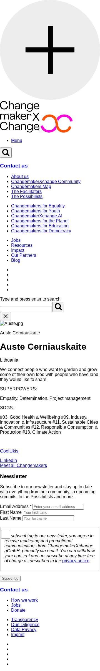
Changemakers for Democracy (41, 230)
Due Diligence (25, 624)
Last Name (10, 518)
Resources (21, 245)
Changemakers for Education (40, 225)
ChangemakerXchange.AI (36, 216)
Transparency (24, 619)
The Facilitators (26, 191)
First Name (11, 512)
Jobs (16, 240)
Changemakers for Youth (35, 211)
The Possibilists (26, 196)
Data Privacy (23, 629)
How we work (24, 600)
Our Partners (23, 255)
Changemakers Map (31, 186)
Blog (15, 260)
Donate (18, 610)
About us (20, 176)
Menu (16, 140)
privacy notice (75, 560)
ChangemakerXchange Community (46, 181)
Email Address (15, 506)
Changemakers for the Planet (40, 220)
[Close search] (5, 316)
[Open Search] (6, 153)
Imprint (17, 634)
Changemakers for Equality (38, 206)
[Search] (58, 307)
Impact (17, 250)
